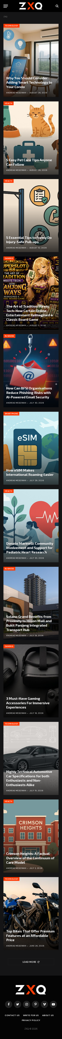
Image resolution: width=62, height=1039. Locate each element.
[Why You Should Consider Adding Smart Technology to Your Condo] (31, 60)
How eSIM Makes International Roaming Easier (30, 472)
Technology (11, 26)
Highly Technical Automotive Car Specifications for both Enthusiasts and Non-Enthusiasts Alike (29, 778)
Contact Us (12, 1015)
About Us (48, 1015)
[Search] (57, 6)
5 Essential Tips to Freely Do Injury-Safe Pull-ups (29, 239)
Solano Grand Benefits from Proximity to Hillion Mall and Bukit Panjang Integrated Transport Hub (29, 623)
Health (8, 103)
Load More (29, 962)
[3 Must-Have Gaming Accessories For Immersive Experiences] (31, 681)
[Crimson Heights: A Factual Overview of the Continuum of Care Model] (31, 836)
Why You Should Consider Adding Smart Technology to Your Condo (29, 82)
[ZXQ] (31, 6)
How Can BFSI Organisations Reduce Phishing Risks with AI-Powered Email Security (29, 392)
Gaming (9, 258)
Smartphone (11, 413)
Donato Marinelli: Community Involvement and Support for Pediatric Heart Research (29, 547)
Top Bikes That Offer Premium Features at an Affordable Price (30, 935)
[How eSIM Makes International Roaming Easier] (31, 448)
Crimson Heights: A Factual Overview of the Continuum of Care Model (30, 857)
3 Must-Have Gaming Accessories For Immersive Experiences (28, 702)
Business (9, 336)
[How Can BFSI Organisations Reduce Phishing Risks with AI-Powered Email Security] (31, 370)
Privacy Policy (31, 1020)
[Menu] (5, 6)
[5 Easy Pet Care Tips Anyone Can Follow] (31, 138)
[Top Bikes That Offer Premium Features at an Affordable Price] (31, 913)
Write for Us (31, 1015)
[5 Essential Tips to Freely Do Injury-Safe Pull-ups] (31, 215)
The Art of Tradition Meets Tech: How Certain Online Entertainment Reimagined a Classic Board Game (29, 312)
